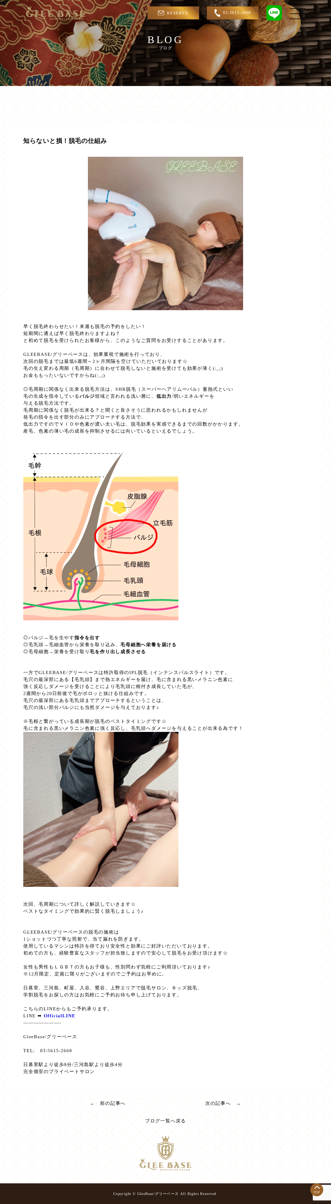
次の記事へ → (223, 1103)
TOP (316, 1192)
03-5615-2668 (237, 12)
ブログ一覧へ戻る (165, 1121)
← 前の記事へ (108, 1103)
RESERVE (177, 13)
